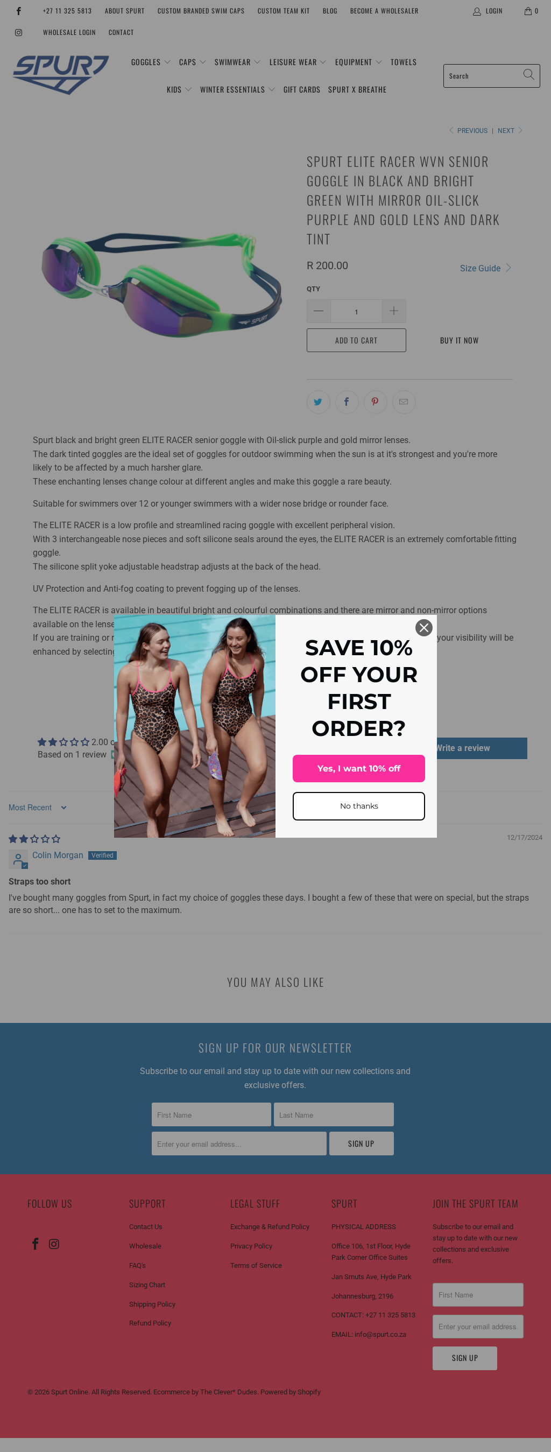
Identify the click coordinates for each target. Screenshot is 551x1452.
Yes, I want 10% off (358, 768)
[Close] (424, 628)
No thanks (359, 806)
